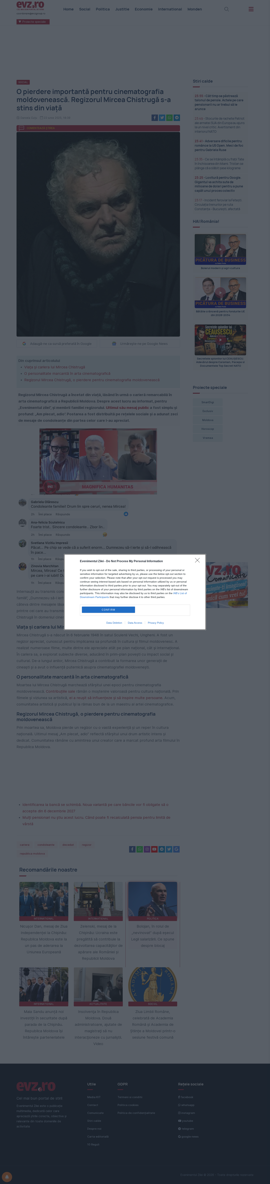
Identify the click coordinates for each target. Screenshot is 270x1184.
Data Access (135, 622)
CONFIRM (108, 609)
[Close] (198, 561)
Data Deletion (114, 622)
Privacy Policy (156, 622)
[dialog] (135, 592)
